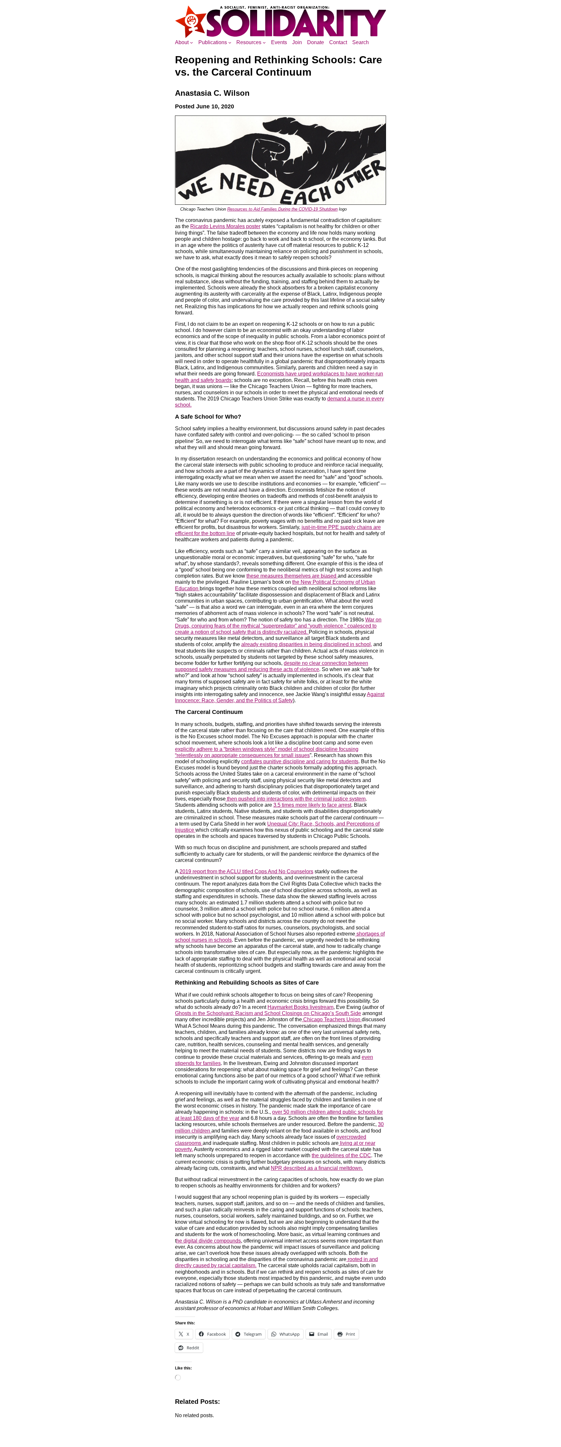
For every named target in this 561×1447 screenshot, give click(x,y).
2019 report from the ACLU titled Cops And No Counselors (246, 871)
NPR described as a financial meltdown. (317, 1168)
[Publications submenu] (229, 42)
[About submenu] (191, 42)
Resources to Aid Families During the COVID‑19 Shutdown (282, 209)
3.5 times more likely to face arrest (312, 805)
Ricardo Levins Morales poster (225, 226)
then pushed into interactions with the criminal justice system (296, 799)
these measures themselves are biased (292, 576)
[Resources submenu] (264, 42)
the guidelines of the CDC (341, 1155)
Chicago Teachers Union (332, 1019)
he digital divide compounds (208, 1241)
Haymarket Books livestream (300, 1007)
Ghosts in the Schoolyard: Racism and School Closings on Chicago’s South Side (268, 1013)
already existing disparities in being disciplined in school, (306, 644)
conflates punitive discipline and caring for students (299, 761)
